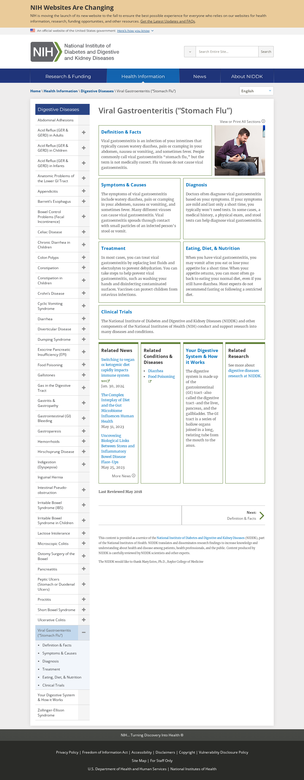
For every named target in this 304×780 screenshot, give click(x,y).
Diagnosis (50, 661)
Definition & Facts (57, 645)
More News (121, 475)
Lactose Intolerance (54, 533)
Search (266, 52)
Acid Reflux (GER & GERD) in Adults (53, 132)
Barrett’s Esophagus (54, 201)
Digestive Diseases (58, 109)
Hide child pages (83, 632)
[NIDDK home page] (74, 52)
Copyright (187, 752)
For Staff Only (161, 760)
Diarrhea (45, 318)
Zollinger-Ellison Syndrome (51, 712)
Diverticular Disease (54, 328)
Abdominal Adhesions (56, 120)
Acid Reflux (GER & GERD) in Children (53, 148)
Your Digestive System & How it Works (56, 697)
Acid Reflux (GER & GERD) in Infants (53, 163)
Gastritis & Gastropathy (48, 403)
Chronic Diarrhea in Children (54, 245)
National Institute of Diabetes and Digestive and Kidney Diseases (201, 538)
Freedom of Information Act (105, 752)
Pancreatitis (47, 569)
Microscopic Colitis (53, 543)
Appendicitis (48, 191)
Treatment (51, 669)
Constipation (48, 267)
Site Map (139, 760)
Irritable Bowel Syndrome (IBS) (50, 505)
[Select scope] (189, 51)
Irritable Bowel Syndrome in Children (55, 520)
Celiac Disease (50, 231)
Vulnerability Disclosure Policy (223, 752)
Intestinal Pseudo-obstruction (52, 490)
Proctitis (44, 599)
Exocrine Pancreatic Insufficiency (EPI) (54, 352)
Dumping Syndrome (54, 339)
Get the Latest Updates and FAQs (167, 21)
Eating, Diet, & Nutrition (61, 677)
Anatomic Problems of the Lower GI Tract (56, 178)
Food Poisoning (50, 364)
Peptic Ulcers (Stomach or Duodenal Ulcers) (56, 584)
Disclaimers (165, 752)
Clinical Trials (53, 685)
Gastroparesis (49, 431)
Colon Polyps (48, 257)
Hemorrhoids (49, 441)
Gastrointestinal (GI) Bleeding (54, 418)
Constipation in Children (50, 280)
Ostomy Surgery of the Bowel (56, 556)
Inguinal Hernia (50, 477)
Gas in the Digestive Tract (54, 388)
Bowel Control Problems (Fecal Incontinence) (51, 216)
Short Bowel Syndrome (56, 609)
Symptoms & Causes (59, 653)
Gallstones (46, 374)
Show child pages (83, 132)
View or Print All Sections (240, 121)
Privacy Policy (67, 752)
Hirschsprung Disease (56, 451)
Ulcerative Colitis (52, 619)
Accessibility (142, 752)
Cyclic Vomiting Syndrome (50, 306)
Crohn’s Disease (51, 293)
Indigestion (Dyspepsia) (47, 464)
